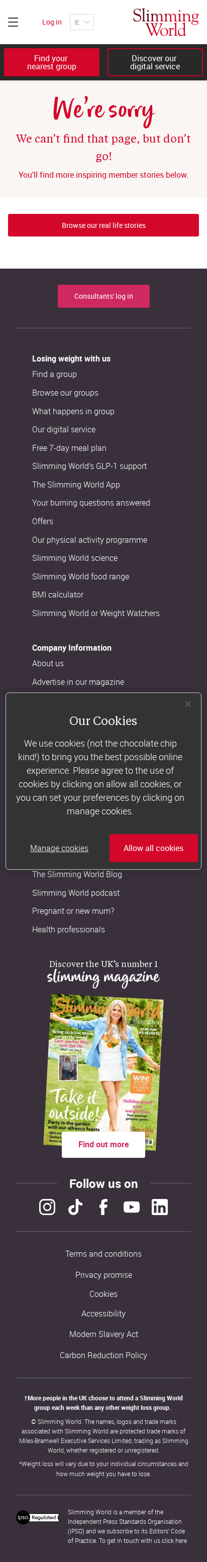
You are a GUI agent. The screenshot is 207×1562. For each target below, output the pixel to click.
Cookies (103, 1294)
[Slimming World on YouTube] (132, 1207)
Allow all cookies (153, 848)
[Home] (166, 22)
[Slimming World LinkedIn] (160, 1207)
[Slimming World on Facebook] (103, 1207)
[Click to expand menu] (13, 22)
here (181, 1540)
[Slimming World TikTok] (75, 1207)
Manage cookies (59, 848)
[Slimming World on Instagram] (47, 1207)
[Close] (188, 704)
